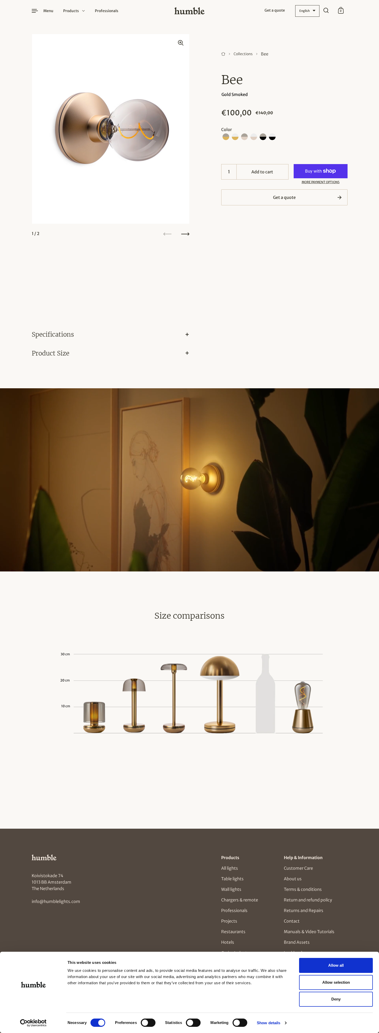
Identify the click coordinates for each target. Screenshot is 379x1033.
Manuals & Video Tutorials (309, 931)
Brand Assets (297, 942)
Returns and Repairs (303, 910)
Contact (292, 921)
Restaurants (233, 931)
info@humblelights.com (56, 901)
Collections (243, 54)
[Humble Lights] (190, 10)
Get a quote (284, 197)
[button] (226, 136)
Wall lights (231, 889)
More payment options (321, 182)
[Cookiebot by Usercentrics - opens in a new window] (33, 1023)
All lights (229, 868)
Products (71, 11)
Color (226, 129)
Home (223, 54)
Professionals (234, 910)
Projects (229, 921)
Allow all (336, 965)
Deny (336, 999)
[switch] (143, 1021)
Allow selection (336, 982)
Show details (268, 1023)
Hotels (227, 942)
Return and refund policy (308, 899)
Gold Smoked (234, 94)
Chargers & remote (239, 899)
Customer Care (298, 868)
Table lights (232, 878)
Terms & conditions (303, 889)
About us (293, 878)
